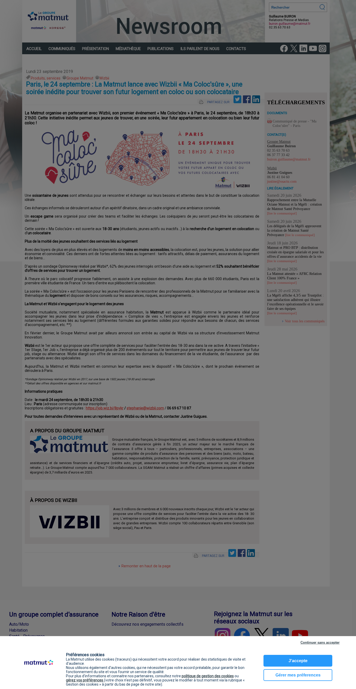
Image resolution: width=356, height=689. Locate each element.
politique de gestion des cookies (208, 676)
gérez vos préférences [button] (85, 680)
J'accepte (298, 661)
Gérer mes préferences (298, 675)
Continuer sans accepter (320, 642)
